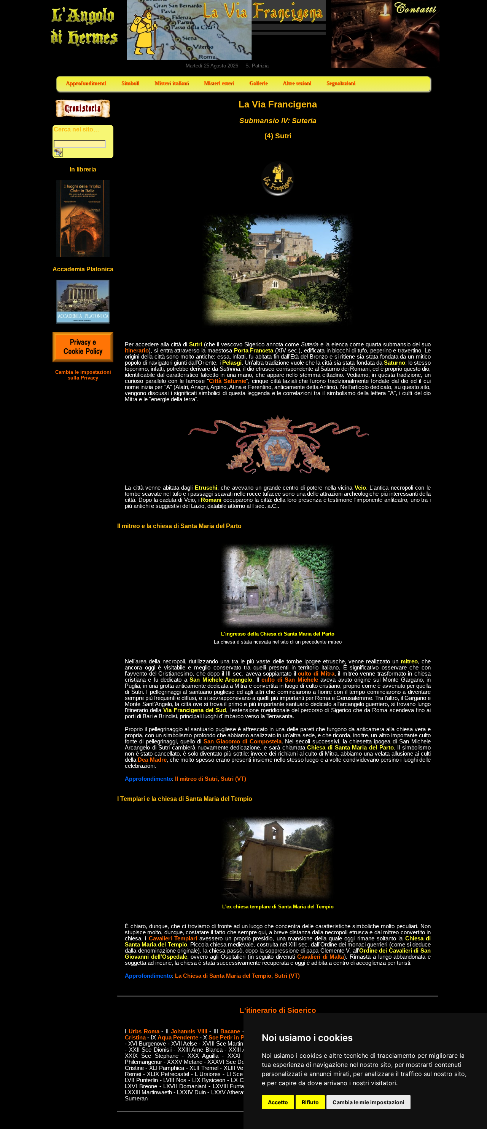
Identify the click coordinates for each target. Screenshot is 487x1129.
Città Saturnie (227, 381)
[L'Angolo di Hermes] (84, 46)
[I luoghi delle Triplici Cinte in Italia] (83, 254)
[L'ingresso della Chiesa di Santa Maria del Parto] (278, 627)
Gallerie (258, 83)
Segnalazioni (340, 83)
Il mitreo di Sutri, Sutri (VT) (210, 779)
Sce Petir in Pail (229, 1038)
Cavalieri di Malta (320, 957)
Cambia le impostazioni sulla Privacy (83, 375)
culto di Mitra (316, 674)
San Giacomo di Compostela (243, 741)
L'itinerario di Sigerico (278, 1010)
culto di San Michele (289, 680)
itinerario (137, 351)
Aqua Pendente (178, 1038)
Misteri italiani (171, 83)
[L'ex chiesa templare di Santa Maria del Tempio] (278, 900)
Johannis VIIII (189, 1031)
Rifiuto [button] (310, 1102)
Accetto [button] (278, 1102)
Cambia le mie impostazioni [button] (368, 1102)
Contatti (385, 34)
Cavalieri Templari (173, 938)
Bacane (230, 1031)
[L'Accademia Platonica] (83, 321)
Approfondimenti (86, 83)
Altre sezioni (297, 83)
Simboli (130, 83)
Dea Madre (152, 760)
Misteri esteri (219, 83)
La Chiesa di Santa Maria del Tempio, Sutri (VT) (237, 976)
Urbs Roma (144, 1031)
